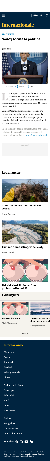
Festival (8, 367)
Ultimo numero (11, 428)
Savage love (9, 423)
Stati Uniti (8, 34)
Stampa (21, 87)
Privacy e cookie (12, 372)
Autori (7, 406)
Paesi (6, 400)
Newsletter (9, 411)
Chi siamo (9, 352)
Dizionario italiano (13, 385)
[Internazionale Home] (14, 345)
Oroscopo (9, 390)
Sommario (9, 362)
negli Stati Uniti (27, 100)
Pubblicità (9, 395)
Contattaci (9, 357)
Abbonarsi (37, 15)
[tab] (22, 333)
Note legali (24, 456)
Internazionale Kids (13, 434)
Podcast (8, 418)
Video (7, 377)
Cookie (31, 456)
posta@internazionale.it (36, 135)
